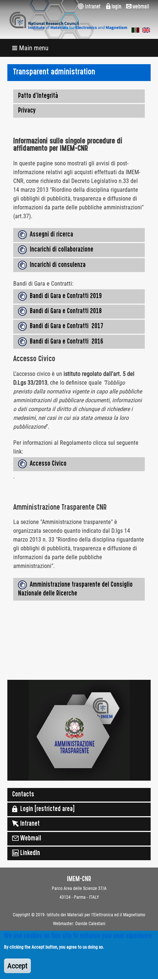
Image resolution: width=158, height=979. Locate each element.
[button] (30, 48)
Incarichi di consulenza (56, 265)
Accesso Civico (47, 464)
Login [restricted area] (46, 809)
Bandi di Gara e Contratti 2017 (65, 327)
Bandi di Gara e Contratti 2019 (64, 296)
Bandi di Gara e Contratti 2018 (64, 311)
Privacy (27, 111)
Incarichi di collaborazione (60, 250)
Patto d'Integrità (38, 96)
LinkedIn (29, 853)
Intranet (29, 824)
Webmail (30, 839)
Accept (17, 965)
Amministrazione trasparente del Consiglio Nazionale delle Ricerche (75, 589)
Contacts (23, 795)
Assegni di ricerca (50, 235)
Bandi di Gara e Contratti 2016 (65, 342)
